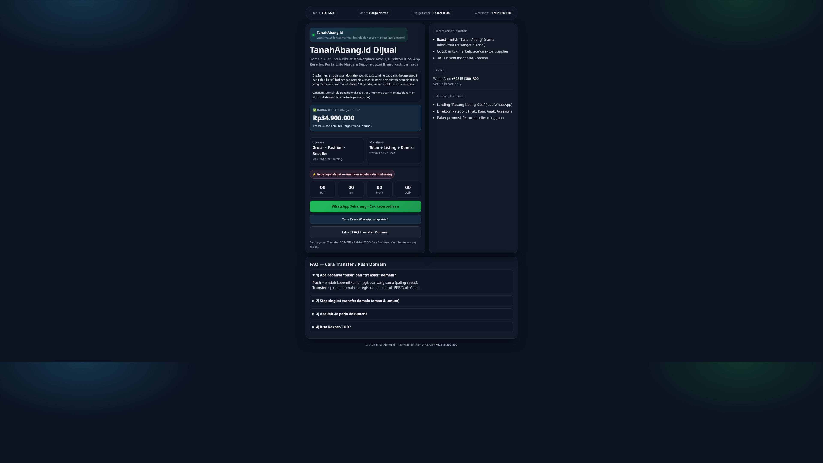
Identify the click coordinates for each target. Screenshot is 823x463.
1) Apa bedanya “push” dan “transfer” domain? (356, 275)
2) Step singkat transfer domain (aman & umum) (357, 300)
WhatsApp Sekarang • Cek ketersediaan (365, 206)
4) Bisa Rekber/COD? (333, 327)
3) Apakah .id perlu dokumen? (341, 313)
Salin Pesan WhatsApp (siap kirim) (365, 219)
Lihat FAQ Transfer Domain (365, 232)
